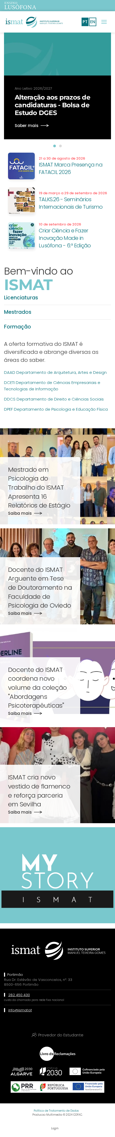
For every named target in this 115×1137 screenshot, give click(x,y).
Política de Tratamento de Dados (56, 1111)
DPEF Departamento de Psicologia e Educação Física (56, 409)
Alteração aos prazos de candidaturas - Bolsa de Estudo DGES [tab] (54, 146)
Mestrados (17, 312)
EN (92, 22)
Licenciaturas (21, 297)
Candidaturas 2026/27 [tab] (60, 146)
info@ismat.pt (20, 1010)
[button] (104, 22)
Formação (17, 326)
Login (55, 1128)
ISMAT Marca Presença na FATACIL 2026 (70, 168)
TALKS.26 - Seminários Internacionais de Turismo (70, 203)
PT (85, 22)
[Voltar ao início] (33, 22)
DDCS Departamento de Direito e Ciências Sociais (54, 399)
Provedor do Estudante (60, 1035)
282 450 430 (19, 994)
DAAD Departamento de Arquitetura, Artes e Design (55, 372)
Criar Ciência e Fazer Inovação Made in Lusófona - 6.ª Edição (65, 238)
